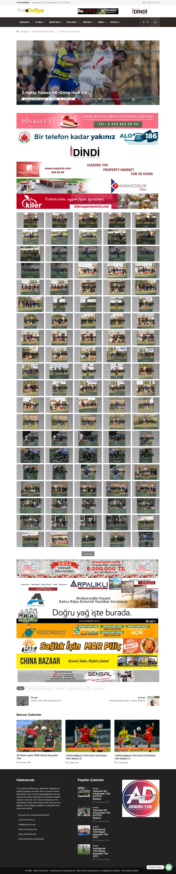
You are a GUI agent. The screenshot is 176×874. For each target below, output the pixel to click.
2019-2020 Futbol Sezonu (44, 31)
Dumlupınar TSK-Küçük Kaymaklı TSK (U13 (100, 833)
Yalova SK (99, 688)
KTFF (87, 688)
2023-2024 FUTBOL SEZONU (30, 749)
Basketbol (54, 22)
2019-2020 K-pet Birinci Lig (39, 688)
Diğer (101, 22)
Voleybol (71, 22)
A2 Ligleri (147, 749)
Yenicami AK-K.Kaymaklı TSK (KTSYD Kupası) (101, 795)
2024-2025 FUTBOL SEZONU (128, 749)
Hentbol (87, 22)
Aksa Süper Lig (51, 749)
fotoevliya (60, 688)
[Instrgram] (147, 22)
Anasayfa (24, 22)
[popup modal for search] (155, 22)
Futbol (39, 22)
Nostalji (114, 22)
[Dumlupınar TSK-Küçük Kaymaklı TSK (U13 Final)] (84, 830)
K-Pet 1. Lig (67, 99)
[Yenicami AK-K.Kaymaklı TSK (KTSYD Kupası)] (84, 792)
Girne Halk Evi (75, 688)
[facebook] (143, 22)
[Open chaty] (168, 867)
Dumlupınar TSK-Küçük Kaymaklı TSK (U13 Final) (51, 3)
